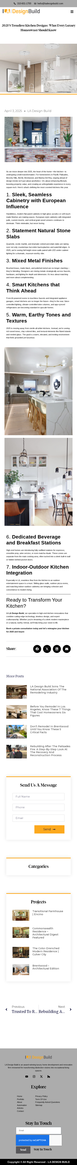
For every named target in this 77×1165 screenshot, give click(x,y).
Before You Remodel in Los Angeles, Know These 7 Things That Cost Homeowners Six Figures (50, 711)
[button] (37, 649)
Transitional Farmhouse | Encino (47, 913)
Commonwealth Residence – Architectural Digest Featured (45, 933)
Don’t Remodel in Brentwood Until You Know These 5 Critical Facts (49, 729)
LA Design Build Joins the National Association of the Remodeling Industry (48, 689)
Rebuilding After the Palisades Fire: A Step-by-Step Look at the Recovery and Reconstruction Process (50, 751)
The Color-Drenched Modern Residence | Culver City (45, 951)
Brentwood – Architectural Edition (45, 967)
